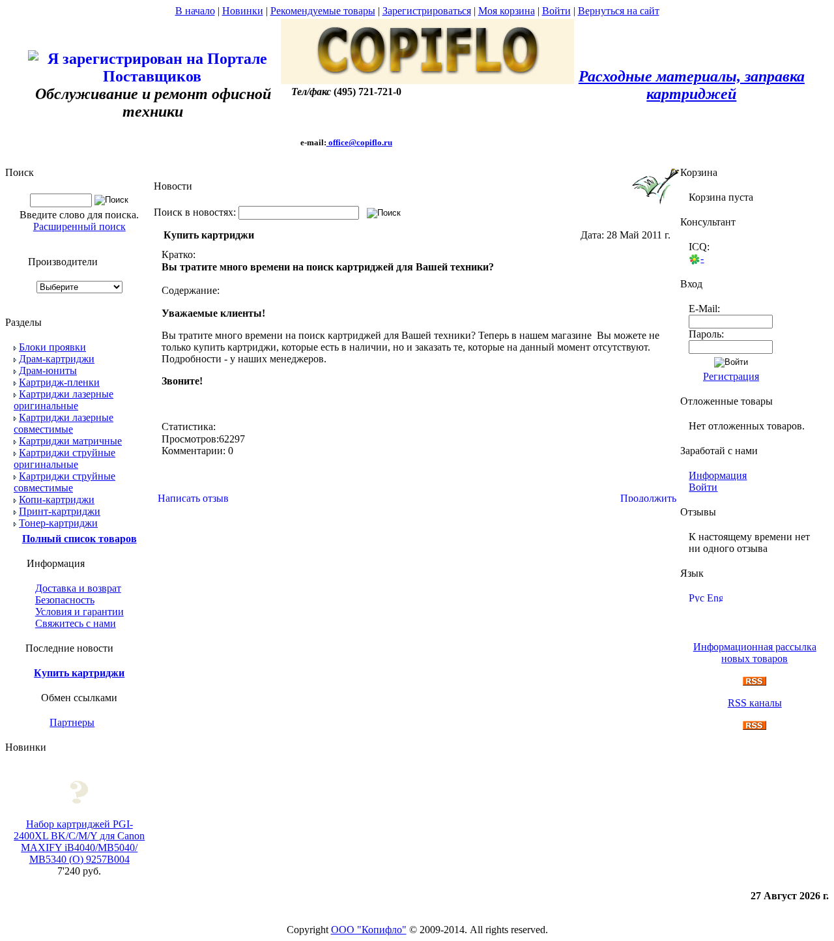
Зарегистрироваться (426, 10)
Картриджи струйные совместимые (64, 482)
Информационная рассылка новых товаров (754, 652)
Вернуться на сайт (618, 10)
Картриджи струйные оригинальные (64, 458)
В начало (195, 10)
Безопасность (64, 599)
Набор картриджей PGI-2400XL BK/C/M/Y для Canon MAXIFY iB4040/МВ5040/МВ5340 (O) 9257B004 (79, 841)
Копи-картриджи (56, 499)
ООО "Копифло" (369, 929)
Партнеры (72, 722)
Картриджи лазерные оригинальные (63, 399)
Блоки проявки (52, 347)
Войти (556, 10)
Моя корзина (506, 10)
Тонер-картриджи (58, 522)
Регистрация (731, 376)
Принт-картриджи (59, 511)
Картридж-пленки (59, 382)
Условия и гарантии (79, 611)
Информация (718, 475)
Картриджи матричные (70, 440)
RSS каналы (755, 702)
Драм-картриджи (56, 358)
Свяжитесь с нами (75, 623)
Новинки (242, 10)
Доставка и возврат (78, 588)
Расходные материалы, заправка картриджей (692, 85)
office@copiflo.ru (359, 142)
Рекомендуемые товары (322, 10)
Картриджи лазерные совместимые (63, 423)
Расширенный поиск (79, 226)
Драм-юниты (48, 370)
